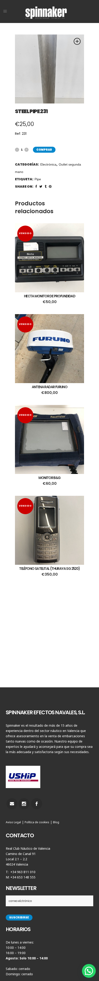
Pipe (38, 179)
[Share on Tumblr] (46, 186)
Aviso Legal (13, 822)
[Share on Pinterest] (50, 186)
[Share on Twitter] (40, 186)
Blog (56, 822)
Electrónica (48, 164)
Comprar (44, 150)
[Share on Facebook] (36, 186)
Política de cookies (37, 822)
